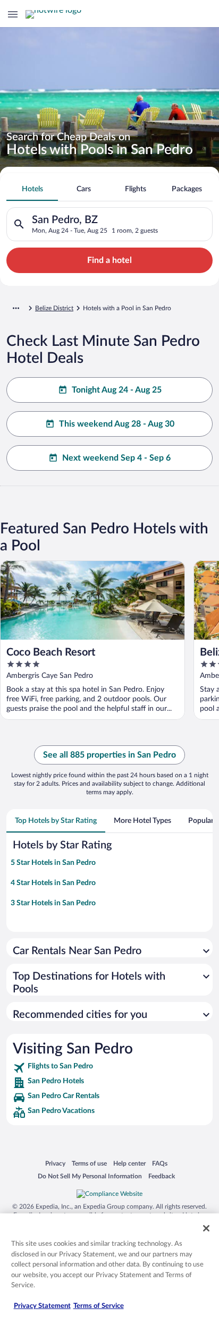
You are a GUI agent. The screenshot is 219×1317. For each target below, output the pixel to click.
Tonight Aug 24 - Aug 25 (117, 390)
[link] (109, 1067)
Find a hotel (109, 260)
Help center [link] (129, 1163)
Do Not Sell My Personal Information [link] (90, 1175)
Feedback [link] (161, 1175)
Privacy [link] (55, 1163)
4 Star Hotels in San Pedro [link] (53, 883)
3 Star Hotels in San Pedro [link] (53, 903)
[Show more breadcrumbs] (16, 308)
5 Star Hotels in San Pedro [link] (53, 862)
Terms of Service (98, 1306)
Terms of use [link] (89, 1163)
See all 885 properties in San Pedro (109, 755)
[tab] (32, 189)
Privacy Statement (42, 1306)
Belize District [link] (54, 308)
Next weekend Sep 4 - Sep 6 (116, 458)
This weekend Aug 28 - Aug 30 (116, 424)
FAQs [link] (159, 1163)
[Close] (206, 1228)
